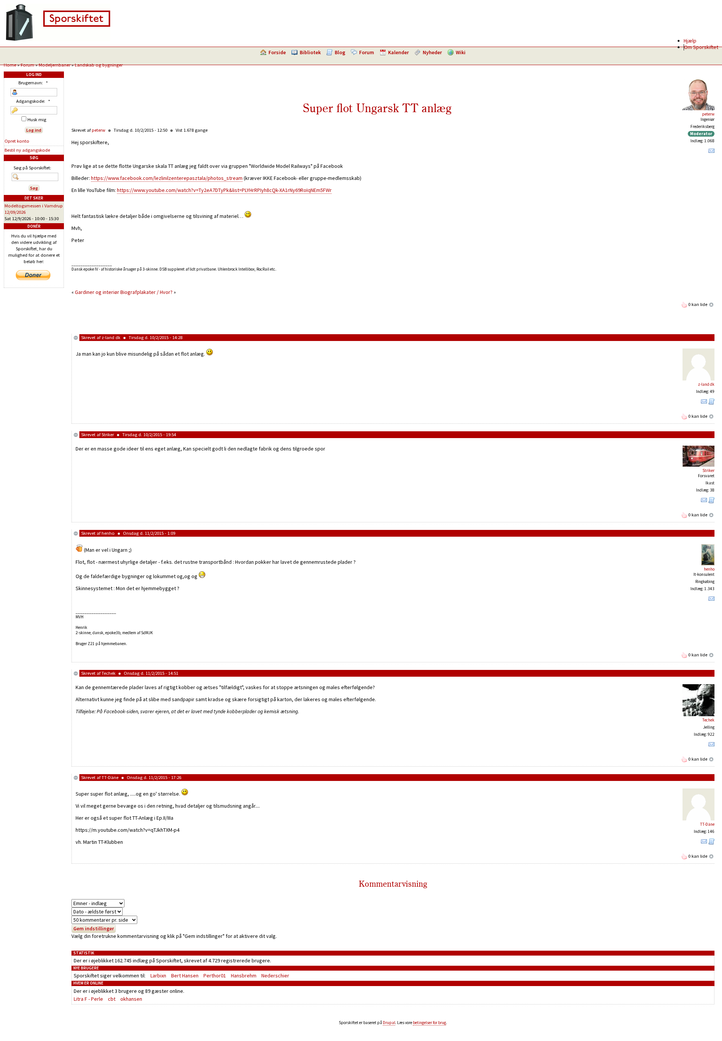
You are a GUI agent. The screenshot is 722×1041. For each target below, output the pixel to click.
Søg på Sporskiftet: (32, 167)
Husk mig (36, 119)
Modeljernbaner (54, 65)
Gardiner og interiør (97, 292)
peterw (708, 114)
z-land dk (111, 337)
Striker (108, 434)
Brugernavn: (33, 82)
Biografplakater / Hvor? (146, 292)
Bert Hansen (185, 975)
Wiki (461, 52)
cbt (111, 998)
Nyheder (432, 52)
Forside (277, 52)
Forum (366, 52)
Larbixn (158, 975)
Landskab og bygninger (99, 65)
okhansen (131, 998)
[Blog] (711, 403)
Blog (340, 52)
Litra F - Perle (88, 998)
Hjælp (690, 40)
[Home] (58, 39)
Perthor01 (214, 975)
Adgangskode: (33, 101)
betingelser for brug (429, 1022)
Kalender (398, 52)
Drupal (389, 1022)
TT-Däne (110, 777)
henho (108, 533)
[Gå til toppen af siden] (711, 304)
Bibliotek (310, 52)
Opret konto (17, 141)
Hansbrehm (243, 975)
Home (10, 65)
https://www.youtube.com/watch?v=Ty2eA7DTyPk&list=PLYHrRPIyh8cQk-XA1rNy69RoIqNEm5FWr (224, 190)
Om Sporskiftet (701, 47)
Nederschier (275, 975)
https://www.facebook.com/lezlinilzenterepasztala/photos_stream (167, 178)
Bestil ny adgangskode (27, 150)
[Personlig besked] (711, 152)
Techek (108, 673)
